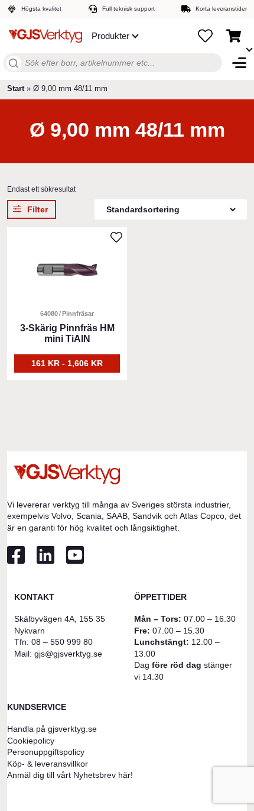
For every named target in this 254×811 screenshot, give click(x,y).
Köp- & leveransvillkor (47, 763)
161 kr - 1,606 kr (67, 363)
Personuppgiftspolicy (45, 752)
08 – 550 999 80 (62, 642)
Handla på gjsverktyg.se (52, 729)
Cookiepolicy (30, 740)
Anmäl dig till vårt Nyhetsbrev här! (70, 775)
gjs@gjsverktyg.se (68, 653)
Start (15, 88)
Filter (37, 209)
